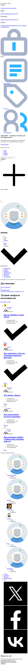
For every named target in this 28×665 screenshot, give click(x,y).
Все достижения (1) (6, 287)
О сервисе (6, 575)
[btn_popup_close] (3, 663)
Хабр (5, 150)
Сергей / (9, 518)
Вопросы (6, 271)
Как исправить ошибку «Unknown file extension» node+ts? (14, 439)
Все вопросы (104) (5, 302)
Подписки (6, 274)
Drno (8, 543)
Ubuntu (9, 347)
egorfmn (9, 500)
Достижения (7, 277)
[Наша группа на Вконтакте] (15, 653)
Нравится (6, 275)
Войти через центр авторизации (8, 662)
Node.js (9, 408)
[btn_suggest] (1, 161)
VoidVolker (9, 509)
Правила (6, 577)
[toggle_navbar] (1, 201)
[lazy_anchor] (15, 334)
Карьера (6, 153)
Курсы (5, 154)
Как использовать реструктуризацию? (12, 415)
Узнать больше (4, 144)
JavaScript (9, 307)
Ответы (6, 270)
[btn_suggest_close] (3, 159)
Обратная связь (8, 578)
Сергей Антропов (11, 475)
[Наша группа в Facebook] (15, 629)
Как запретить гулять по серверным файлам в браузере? (14, 355)
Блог (5, 579)
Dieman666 (10, 568)
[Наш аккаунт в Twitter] (15, 605)
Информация (7, 268)
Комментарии (7, 272)
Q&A (5, 152)
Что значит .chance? (12, 395)
